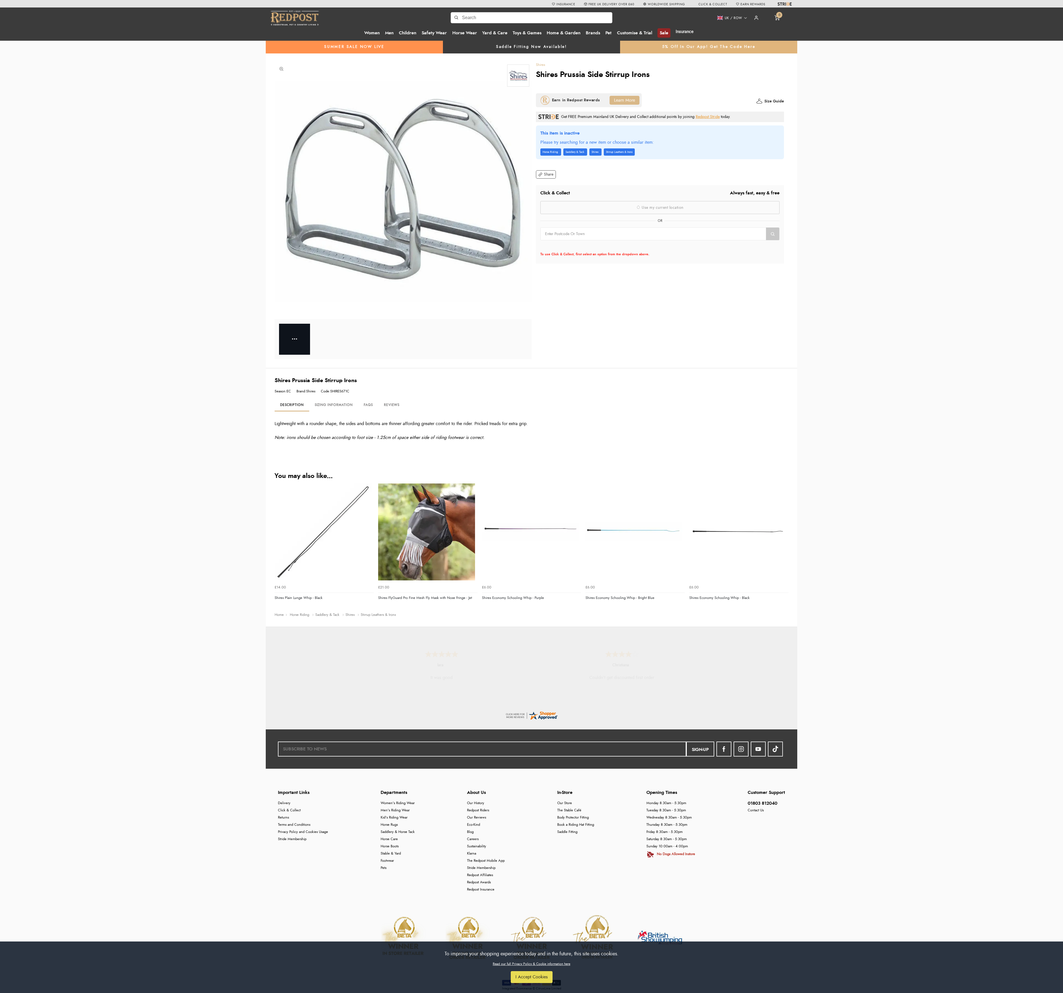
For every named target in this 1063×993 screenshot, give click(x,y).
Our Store (564, 803)
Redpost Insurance (480, 889)
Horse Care (389, 839)
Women (372, 33)
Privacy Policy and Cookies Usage (303, 832)
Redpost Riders (478, 810)
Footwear (387, 861)
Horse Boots (390, 846)
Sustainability (476, 846)
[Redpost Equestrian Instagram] (741, 749)
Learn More (624, 100)
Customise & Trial (634, 33)
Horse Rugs (389, 825)
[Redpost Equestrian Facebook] (723, 749)
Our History (475, 803)
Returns (283, 817)
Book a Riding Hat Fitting (575, 825)
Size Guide (774, 101)
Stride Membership (292, 839)
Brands (593, 33)
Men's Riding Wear (395, 810)
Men (389, 33)
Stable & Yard (391, 853)
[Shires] (518, 75)
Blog (470, 832)
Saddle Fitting (567, 832)
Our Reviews (476, 817)
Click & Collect (289, 810)
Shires (540, 65)
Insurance (684, 31)
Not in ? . (575, 246)
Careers (473, 839)
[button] (730, 18)
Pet (608, 33)
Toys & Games (527, 33)
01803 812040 (762, 803)
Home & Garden (563, 33)
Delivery (284, 803)
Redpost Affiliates (480, 875)
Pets (383, 868)
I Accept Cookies (531, 977)
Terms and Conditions (294, 825)
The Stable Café (569, 810)
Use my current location (662, 208)
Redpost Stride (708, 117)
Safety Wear (434, 33)
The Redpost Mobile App (486, 861)
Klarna (471, 853)
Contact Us (756, 810)
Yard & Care (494, 33)
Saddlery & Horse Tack (398, 832)
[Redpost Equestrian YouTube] (758, 749)
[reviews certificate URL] (531, 714)
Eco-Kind (473, 825)
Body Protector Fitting (573, 817)
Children (407, 33)
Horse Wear (464, 33)
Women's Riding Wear (398, 803)
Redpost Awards (479, 882)
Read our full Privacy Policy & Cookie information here (531, 964)
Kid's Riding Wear (394, 817)
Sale (664, 33)
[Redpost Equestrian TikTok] (775, 749)
